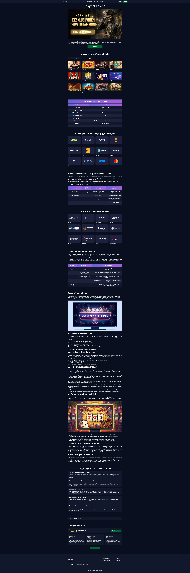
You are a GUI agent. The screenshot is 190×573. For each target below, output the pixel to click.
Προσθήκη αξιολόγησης (116, 530)
